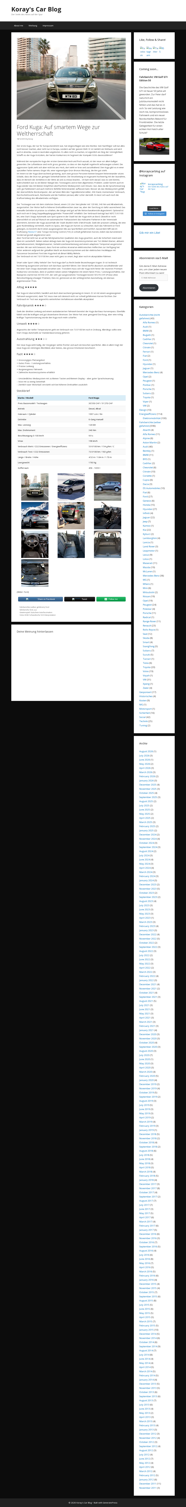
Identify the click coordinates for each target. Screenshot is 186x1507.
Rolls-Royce (149, 629)
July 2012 (144, 1454)
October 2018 (146, 1142)
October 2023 (146, 892)
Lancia (146, 542)
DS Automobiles (151, 488)
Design (143, 409)
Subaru (147, 393)
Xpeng (146, 683)
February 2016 (147, 1275)
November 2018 (148, 1138)
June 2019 (144, 1109)
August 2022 (146, 951)
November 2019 (148, 1088)
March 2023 (145, 922)
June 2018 (144, 1159)
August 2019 (146, 1100)
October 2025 (146, 792)
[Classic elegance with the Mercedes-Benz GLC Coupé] (144, 203)
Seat (145, 633)
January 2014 (146, 1379)
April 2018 (145, 1167)
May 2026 (144, 763)
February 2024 (147, 876)
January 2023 (146, 930)
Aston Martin (150, 442)
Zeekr (146, 687)
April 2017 (145, 1217)
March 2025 (145, 822)
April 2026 (145, 768)
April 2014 (145, 1367)
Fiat (145, 355)
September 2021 (148, 996)
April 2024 (145, 867)
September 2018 (148, 1146)
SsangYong (149, 646)
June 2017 (144, 1209)
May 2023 (144, 913)
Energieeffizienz (147, 414)
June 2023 (144, 909)
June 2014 (144, 1358)
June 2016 (144, 1258)
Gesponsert (145, 692)
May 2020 (144, 1063)
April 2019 (145, 1117)
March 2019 (145, 1121)
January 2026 (146, 780)
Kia (144, 529)
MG (145, 579)
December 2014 (147, 1333)
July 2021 (144, 1005)
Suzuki (146, 654)
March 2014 (145, 1371)
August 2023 (146, 901)
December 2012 (147, 1433)
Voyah (146, 675)
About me (18, 25)
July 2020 (144, 1055)
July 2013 (144, 1404)
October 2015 (146, 1292)
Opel (145, 376)
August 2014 (146, 1350)
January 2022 (146, 980)
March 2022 (145, 971)
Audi (145, 326)
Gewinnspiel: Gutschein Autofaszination (36, 612)
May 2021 (144, 1013)
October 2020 (146, 1042)
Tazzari (147, 658)
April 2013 (145, 1417)
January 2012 (146, 1479)
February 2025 (147, 826)
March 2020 (145, 1071)
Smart (146, 642)
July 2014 (144, 1354)
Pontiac (147, 384)
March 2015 (145, 1321)
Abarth (146, 429)
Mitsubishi (148, 592)
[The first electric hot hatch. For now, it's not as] (164, 197)
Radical (147, 617)
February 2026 (147, 776)
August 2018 (146, 1150)
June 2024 (144, 859)
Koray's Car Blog (36, 9)
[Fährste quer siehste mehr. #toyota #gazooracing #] (154, 203)
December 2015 (147, 1283)
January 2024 (146, 880)
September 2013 (148, 1396)
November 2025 (148, 788)
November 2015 (148, 1288)
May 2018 (144, 1163)
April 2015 (145, 1317)
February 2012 (147, 1475)
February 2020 (147, 1075)
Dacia (146, 484)
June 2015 (144, 1308)
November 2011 (148, 1487)
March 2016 (145, 1271)
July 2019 (144, 1105)
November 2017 (148, 1188)
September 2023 (148, 897)
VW (144, 405)
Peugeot (147, 380)
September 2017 (148, 1196)
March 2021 (145, 1021)
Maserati (148, 563)
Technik (143, 721)
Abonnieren (149, 287)
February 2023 (147, 926)
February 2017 (147, 1225)
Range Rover (149, 621)
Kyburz (146, 534)
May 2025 (144, 813)
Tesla (146, 662)
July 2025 (144, 805)
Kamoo (146, 525)
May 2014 (144, 1363)
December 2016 (147, 1234)
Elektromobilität (152, 418)
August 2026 (146, 751)
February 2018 (147, 1175)
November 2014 (148, 1338)
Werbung (33, 25)
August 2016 (146, 1250)
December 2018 (147, 1134)
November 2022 (148, 938)
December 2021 (147, 984)
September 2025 (148, 797)
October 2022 (146, 942)
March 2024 (145, 872)
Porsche (147, 389)
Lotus (146, 559)
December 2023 (147, 884)
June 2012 (144, 1458)
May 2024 (144, 863)
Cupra (146, 479)
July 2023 (144, 905)
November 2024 (148, 838)
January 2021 (146, 1030)
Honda (146, 504)
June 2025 (144, 809)
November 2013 (148, 1388)
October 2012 (146, 1442)
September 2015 (148, 1296)
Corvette (147, 475)
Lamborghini (150, 538)
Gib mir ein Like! (149, 233)
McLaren (147, 571)
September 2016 (148, 1246)
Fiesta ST (32, 231)
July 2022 (144, 955)
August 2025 (146, 801)
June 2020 (144, 1059)
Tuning (143, 725)
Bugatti (147, 335)
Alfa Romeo (149, 322)
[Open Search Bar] (171, 25)
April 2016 (145, 1267)
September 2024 (148, 847)
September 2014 (148, 1346)
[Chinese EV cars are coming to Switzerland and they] (144, 200)
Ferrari (146, 351)
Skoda (146, 638)
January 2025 (146, 830)
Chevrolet (148, 343)
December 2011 (147, 1483)
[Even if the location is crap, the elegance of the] (154, 197)
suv (35, 610)
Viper (146, 401)
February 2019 (147, 1125)
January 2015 (146, 1329)
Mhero (146, 584)
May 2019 (144, 1113)
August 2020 (146, 1050)
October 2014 (146, 1342)
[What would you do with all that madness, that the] (164, 203)
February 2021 (147, 1025)
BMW (146, 330)
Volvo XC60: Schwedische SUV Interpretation (38, 615)
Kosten (143, 700)
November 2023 (148, 888)
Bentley (147, 450)
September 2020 (148, 1046)
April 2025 (145, 817)
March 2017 (145, 1221)
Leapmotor (149, 550)
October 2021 (146, 992)
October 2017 (146, 1192)
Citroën (147, 347)
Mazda (146, 567)
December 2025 (147, 784)
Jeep (145, 521)
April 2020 (145, 1067)
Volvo (146, 671)
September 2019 (148, 1096)
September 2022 (148, 947)
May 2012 (144, 1462)
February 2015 (147, 1325)
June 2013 (144, 1408)
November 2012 (148, 1437)
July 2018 (144, 1155)
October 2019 (146, 1092)
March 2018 (145, 1171)
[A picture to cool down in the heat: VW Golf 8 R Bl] (164, 200)
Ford (47, 607)
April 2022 (145, 967)
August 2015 (146, 1300)
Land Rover (149, 546)
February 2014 (147, 1375)
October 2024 (146, 842)
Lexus (146, 554)
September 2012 (148, 1446)
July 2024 (144, 855)
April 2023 (145, 917)
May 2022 (144, 963)
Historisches (146, 696)
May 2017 (144, 1213)
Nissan (146, 596)
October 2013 (146, 1392)
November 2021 (148, 988)
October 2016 (146, 1242)
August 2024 (146, 851)
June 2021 (144, 1009)
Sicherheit (144, 712)
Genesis (147, 500)
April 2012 (145, 1467)
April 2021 (145, 1017)
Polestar (147, 608)
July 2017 (144, 1204)
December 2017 (147, 1184)
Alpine (146, 438)
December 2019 (147, 1084)
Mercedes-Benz (151, 372)
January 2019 (146, 1130)
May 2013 (144, 1413)
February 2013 (147, 1425)
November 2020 (148, 1038)
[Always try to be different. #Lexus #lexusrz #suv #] (154, 200)
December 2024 (147, 834)
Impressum (48, 25)
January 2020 (146, 1080)
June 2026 (144, 759)
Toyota (146, 397)
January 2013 (146, 1429)
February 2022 (147, 976)
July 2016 (144, 1254)
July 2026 (144, 755)
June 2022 (144, 959)
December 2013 (147, 1383)
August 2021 (146, 1001)
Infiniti (146, 513)
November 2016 (148, 1238)
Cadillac (147, 339)
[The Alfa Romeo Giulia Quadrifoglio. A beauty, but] (144, 197)
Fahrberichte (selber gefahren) (32, 607)
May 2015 (144, 1313)
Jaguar (146, 368)
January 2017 (146, 1229)
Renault (147, 625)
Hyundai (147, 364)
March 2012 (145, 1471)
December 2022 (147, 934)
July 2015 (144, 1304)
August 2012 (146, 1450)
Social (142, 717)
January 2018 (146, 1180)
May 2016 (144, 1263)
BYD (145, 459)
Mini (145, 588)
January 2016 (146, 1279)
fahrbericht (24, 610)
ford (31, 610)
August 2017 (146, 1200)
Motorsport (145, 708)
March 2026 (145, 772)
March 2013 (145, 1421)
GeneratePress (110, 1502)
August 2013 (146, 1400)
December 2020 (147, 1034)
